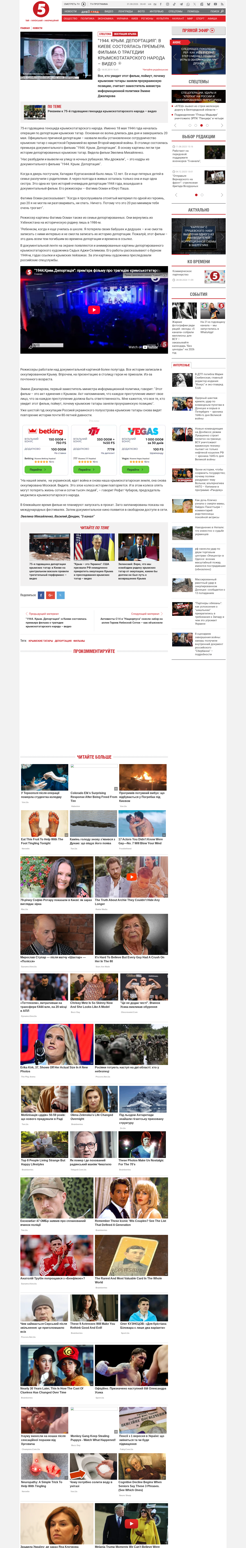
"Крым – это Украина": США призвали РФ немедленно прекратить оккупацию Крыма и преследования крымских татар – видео (93, 571)
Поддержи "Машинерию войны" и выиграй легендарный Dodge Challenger (187, 156)
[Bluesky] (208, 4)
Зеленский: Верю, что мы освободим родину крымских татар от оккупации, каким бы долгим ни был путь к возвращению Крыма (137, 571)
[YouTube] (215, 4)
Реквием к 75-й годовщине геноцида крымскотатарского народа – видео (102, 111)
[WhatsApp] (188, 4)
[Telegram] (181, 4)
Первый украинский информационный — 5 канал (41, 12)
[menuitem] (70, 11)
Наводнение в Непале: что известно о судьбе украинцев (209, 531)
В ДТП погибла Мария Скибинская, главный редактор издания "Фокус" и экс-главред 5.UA (209, 381)
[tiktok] (174, 4)
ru (155, 4)
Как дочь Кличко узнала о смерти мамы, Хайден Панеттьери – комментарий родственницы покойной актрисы (210, 509)
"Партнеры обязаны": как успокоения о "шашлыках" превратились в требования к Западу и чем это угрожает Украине (209, 613)
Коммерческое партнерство (182, 273)
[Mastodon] (201, 4)
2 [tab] (212, 74)
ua (149, 4)
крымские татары (41, 640)
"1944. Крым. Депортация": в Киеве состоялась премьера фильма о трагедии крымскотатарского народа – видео (56, 622)
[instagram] (167, 4)
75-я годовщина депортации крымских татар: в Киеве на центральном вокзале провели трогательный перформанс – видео (49, 571)
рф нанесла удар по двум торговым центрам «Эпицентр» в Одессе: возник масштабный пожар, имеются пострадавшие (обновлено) (210, 559)
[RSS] (222, 4)
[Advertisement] (94, 448)
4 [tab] (207, 125)
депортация (63, 640)
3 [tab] (201, 125)
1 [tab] (185, 74)
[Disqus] (94, 707)
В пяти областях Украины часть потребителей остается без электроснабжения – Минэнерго (195, 118)
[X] (194, 4)
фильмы (79, 640)
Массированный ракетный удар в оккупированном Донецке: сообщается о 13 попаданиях (210, 586)
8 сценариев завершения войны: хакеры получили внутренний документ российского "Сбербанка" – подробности (209, 644)
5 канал (87, 75)
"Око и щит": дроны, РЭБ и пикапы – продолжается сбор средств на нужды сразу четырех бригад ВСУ (186, 184)
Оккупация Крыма (125, 33)
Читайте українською (155, 69)
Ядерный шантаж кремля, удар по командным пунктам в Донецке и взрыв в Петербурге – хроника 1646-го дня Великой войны (209, 408)
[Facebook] (160, 4)
